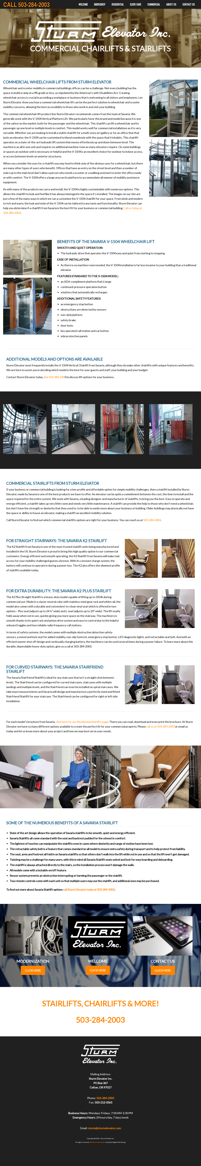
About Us (171, 4)
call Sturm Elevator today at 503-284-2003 (89, 889)
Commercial (153, 4)
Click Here (33, 970)
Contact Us (188, 4)
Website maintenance (98, 1142)
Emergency (99, 4)
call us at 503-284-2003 (160, 726)
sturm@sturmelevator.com (104, 1128)
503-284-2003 (152, 520)
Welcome (83, 4)
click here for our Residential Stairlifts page (82, 721)
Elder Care (135, 4)
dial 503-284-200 (54, 377)
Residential (118, 4)
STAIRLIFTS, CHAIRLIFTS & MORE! (100, 1003)
